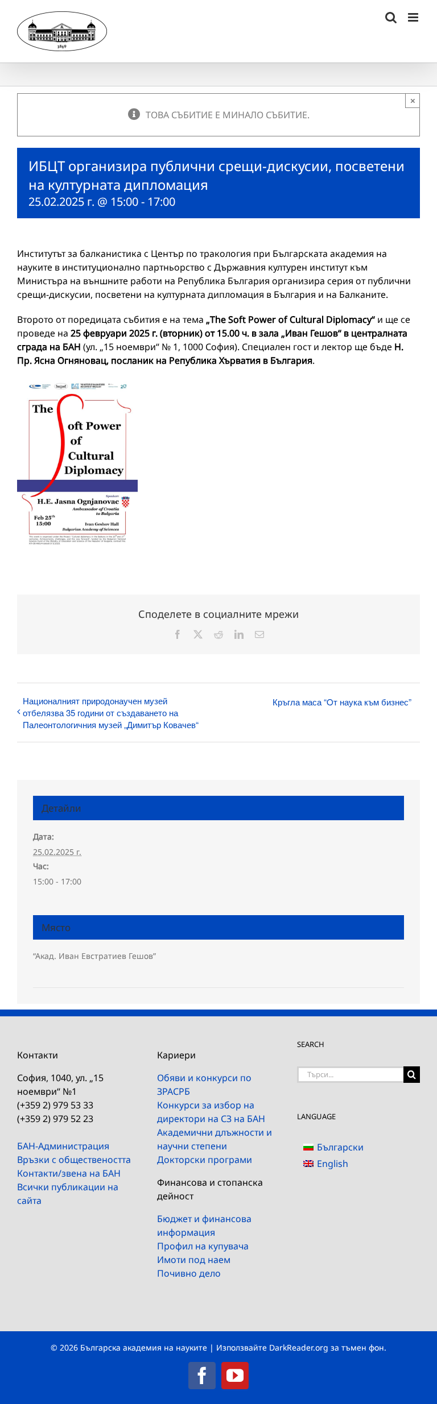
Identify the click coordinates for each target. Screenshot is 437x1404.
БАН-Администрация (63, 1146)
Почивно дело (189, 1273)
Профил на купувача (203, 1246)
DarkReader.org (298, 1347)
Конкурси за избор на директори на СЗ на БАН (211, 1112)
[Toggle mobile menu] (414, 17)
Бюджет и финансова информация (204, 1225)
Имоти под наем (193, 1259)
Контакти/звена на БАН (69, 1173)
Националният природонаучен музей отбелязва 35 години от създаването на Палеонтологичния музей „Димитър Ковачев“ (111, 712)
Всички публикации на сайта (67, 1194)
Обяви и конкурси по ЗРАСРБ (204, 1084)
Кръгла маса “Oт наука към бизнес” (342, 702)
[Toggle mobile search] (391, 17)
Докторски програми (204, 1159)
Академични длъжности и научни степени (214, 1139)
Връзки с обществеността (74, 1159)
